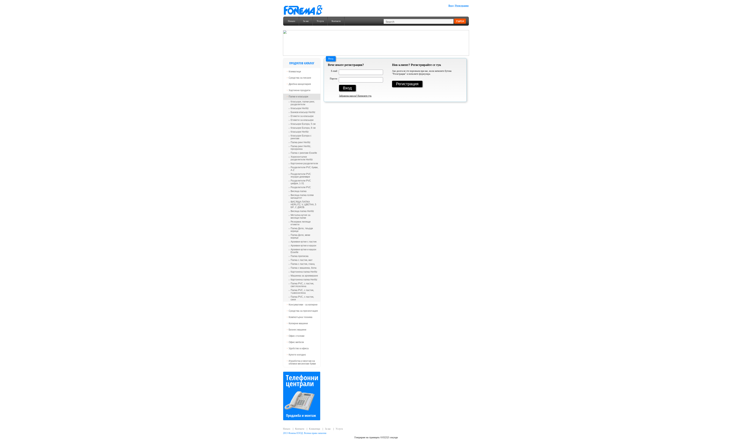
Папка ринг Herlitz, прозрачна (301, 147)
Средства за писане (300, 77)
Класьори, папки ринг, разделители (303, 103)
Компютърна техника (300, 317)
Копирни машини (298, 323)
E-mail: (334, 71)
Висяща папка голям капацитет (302, 196)
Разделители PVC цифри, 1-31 (301, 182)
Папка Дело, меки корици (300, 236)
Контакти (336, 21)
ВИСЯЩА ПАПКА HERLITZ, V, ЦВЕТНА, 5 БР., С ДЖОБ (303, 204)
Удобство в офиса (299, 348)
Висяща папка (298, 191)
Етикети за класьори (302, 116)
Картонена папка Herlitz (304, 271)
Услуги (320, 21)
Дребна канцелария (300, 84)
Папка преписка (299, 256)
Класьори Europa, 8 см (303, 128)
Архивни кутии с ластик (303, 241)
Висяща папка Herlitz (302, 211)
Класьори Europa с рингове (301, 137)
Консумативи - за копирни (303, 304)
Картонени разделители (304, 163)
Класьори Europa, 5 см (303, 124)
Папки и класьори (298, 96)
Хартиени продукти (299, 90)
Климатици (295, 71)
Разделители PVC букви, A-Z (304, 168)
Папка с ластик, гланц (303, 264)
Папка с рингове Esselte (304, 153)
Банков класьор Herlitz (303, 112)
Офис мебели (296, 342)
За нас (306, 21)
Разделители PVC (301, 187)
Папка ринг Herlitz (300, 142)
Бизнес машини (297, 329)
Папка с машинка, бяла (303, 268)
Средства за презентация (303, 311)
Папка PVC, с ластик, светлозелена (302, 285)
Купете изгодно (297, 354)
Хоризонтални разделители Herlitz (302, 158)
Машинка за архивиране (304, 275)
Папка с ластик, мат (302, 260)
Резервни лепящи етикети (301, 223)
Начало (291, 21)
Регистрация (462, 5)
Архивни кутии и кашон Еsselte (303, 251)
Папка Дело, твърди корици (302, 230)
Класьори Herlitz (300, 108)
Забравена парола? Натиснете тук (355, 95)
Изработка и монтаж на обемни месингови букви (302, 362)
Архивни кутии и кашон (303, 245)
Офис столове (297, 336)
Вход (451, 5)
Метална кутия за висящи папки (300, 216)
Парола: (334, 78)
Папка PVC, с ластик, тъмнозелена (302, 291)
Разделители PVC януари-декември (301, 175)
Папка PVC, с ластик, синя (302, 298)
